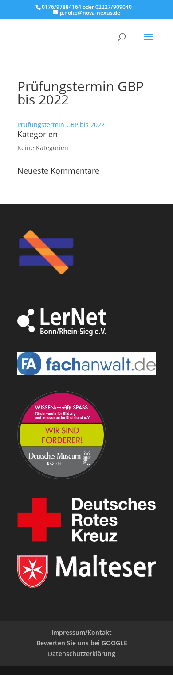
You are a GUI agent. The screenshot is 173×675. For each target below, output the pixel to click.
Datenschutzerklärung (81, 653)
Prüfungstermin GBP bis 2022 (61, 124)
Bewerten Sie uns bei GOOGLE (81, 643)
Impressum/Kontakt (81, 632)
